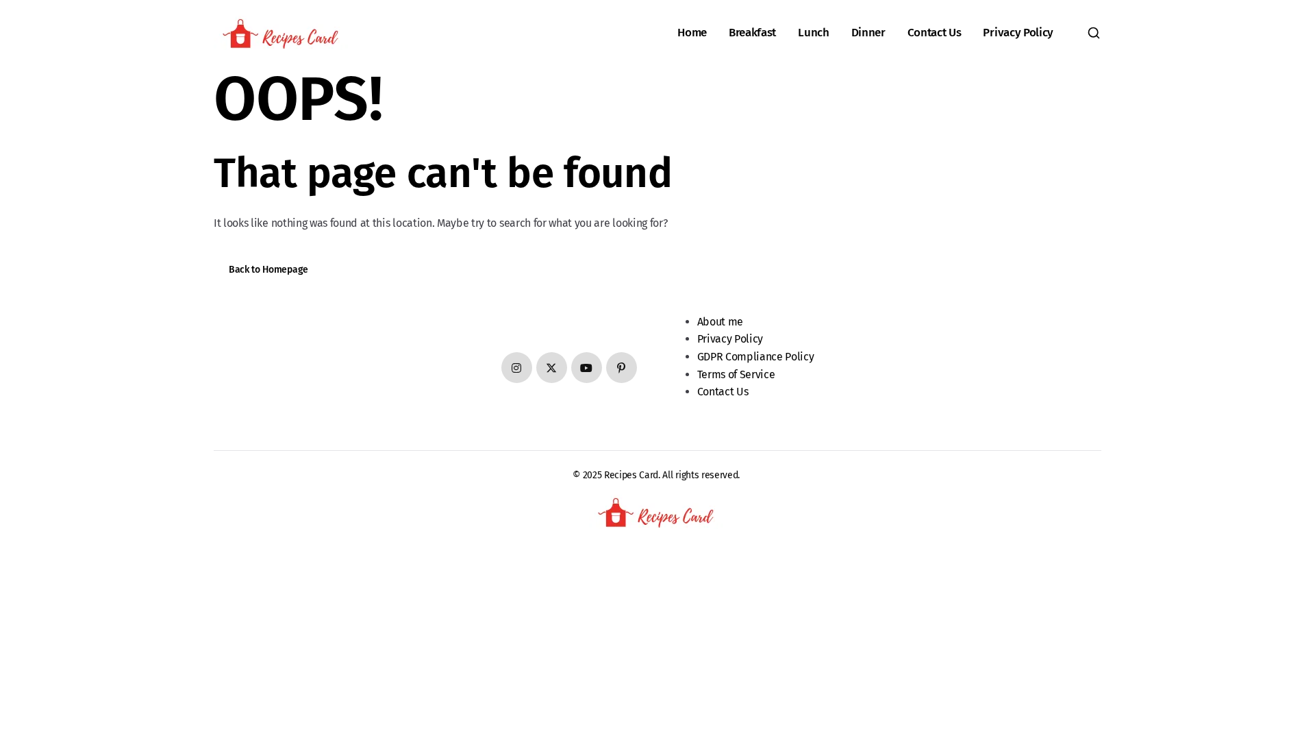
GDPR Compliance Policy (755, 356)
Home (692, 32)
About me (720, 321)
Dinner (868, 32)
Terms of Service (736, 374)
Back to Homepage (268, 269)
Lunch (813, 32)
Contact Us (934, 32)
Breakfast (752, 32)
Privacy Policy (1018, 32)
